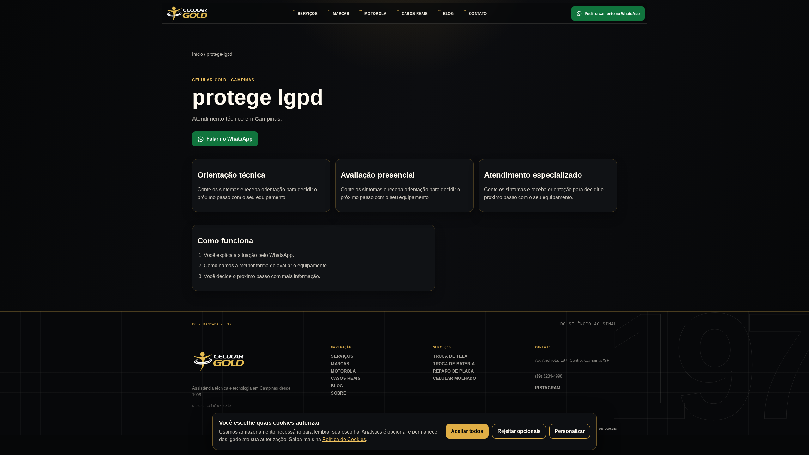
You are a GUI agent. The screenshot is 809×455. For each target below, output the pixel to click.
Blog (448, 13)
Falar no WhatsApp (229, 139)
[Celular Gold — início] (187, 13)
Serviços (308, 13)
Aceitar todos (467, 431)
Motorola (375, 13)
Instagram (547, 387)
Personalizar (570, 431)
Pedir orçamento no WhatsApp (612, 13)
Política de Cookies (344, 439)
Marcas (341, 13)
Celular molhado (454, 378)
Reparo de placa (453, 371)
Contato (478, 13)
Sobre (338, 393)
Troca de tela (450, 356)
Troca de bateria (454, 363)
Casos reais (415, 13)
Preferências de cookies (596, 428)
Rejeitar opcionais (519, 431)
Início (197, 54)
